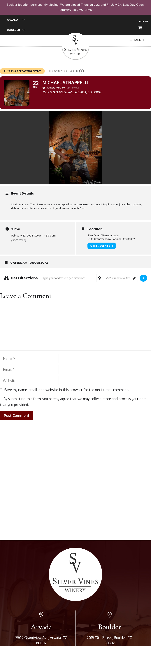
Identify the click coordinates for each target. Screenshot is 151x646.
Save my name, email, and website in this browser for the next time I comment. (66, 389)
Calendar (18, 263)
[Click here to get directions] (143, 278)
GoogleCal (38, 263)
